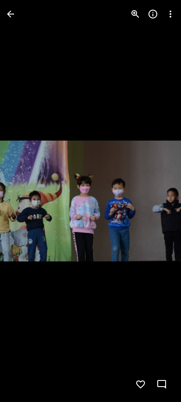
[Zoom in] (135, 14)
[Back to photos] (10, 14)
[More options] (170, 14)
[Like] (140, 384)
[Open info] (153, 14)
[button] (24, 201)
